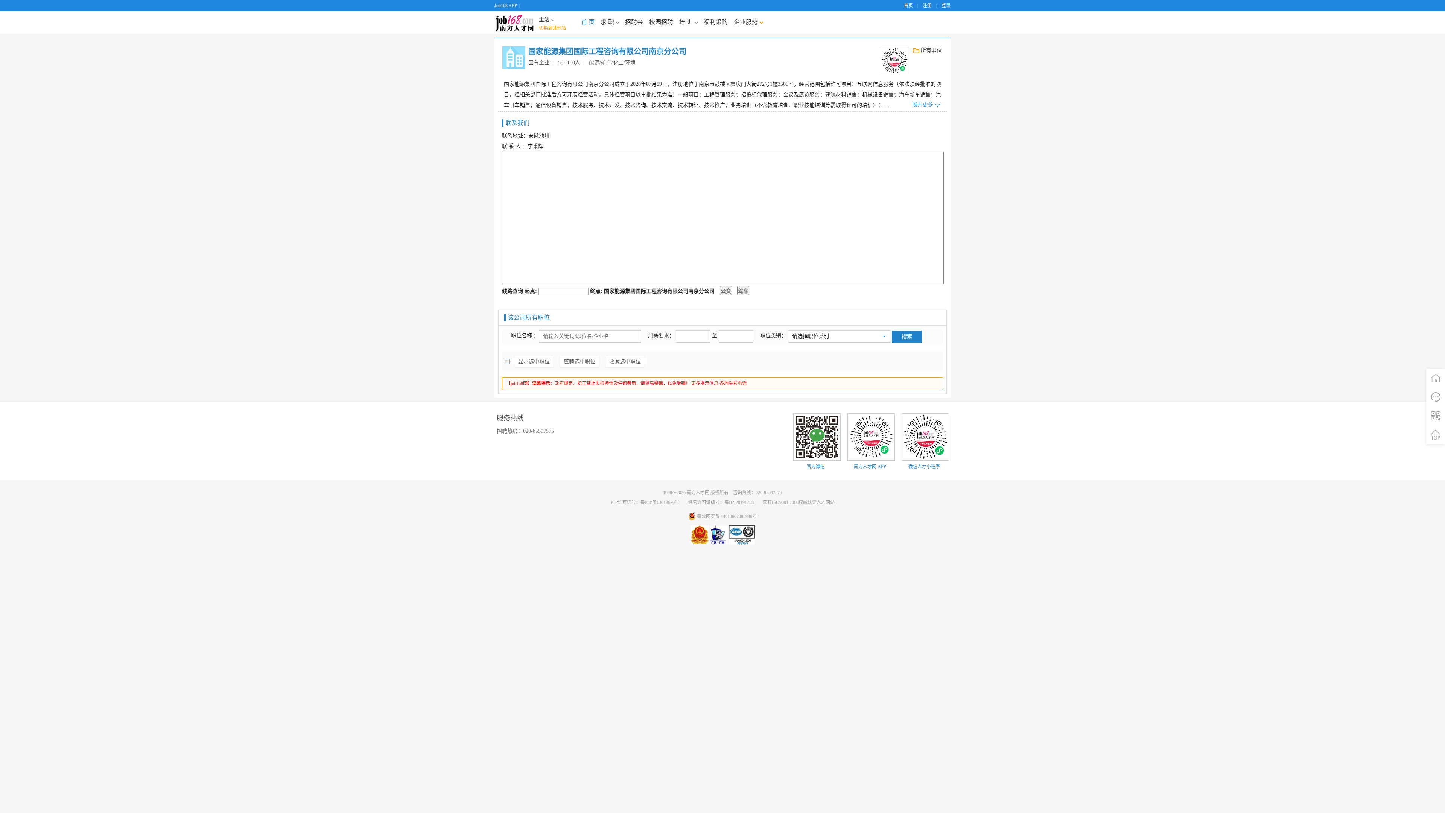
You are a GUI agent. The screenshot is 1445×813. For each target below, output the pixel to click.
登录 (946, 5)
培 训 (686, 22)
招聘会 (634, 22)
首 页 (588, 22)
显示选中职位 (534, 361)
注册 (927, 5)
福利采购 (716, 22)
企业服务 (746, 22)
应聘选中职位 (579, 361)
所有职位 (931, 50)
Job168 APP (505, 5)
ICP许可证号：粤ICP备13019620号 (645, 502)
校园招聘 (661, 22)
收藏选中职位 (625, 361)
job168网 (514, 23)
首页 (908, 5)
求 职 (607, 22)
